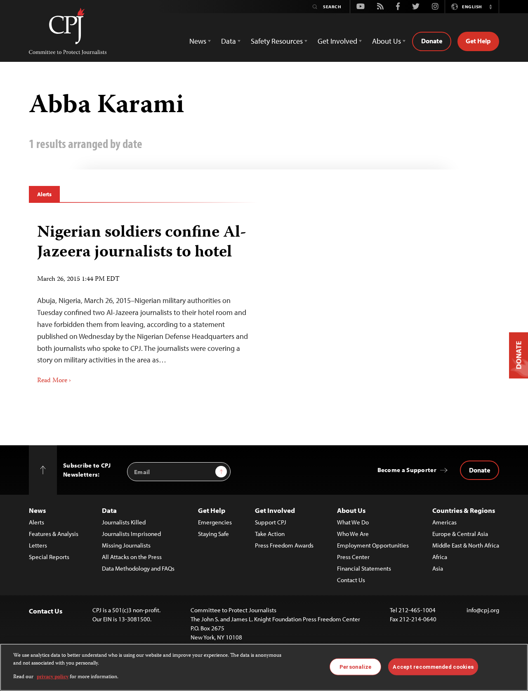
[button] (490, 6)
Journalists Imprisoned (131, 534)
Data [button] (228, 41)
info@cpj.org (483, 610)
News (37, 510)
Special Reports (49, 557)
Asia (437, 568)
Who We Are (353, 534)
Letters (38, 545)
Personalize (355, 666)
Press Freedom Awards (284, 545)
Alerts (44, 194)
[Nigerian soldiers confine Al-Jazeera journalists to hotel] (143, 301)
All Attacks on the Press (132, 557)
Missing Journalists (126, 545)
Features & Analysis (53, 534)
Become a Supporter (406, 470)
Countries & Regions (463, 510)
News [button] (197, 41)
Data (109, 510)
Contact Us (351, 580)
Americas (444, 522)
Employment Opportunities (373, 545)
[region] (264, 667)
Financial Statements (364, 568)
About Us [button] (386, 41)
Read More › (54, 381)
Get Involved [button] (337, 41)
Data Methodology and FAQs (138, 568)
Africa (439, 557)
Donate (431, 41)
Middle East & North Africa (465, 545)
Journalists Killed (124, 522)
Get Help (478, 41)
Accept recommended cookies (433, 666)
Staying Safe (213, 534)
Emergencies (215, 522)
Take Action (270, 534)
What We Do (353, 522)
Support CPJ (270, 522)
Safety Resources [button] (277, 41)
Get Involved (275, 510)
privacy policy (52, 677)
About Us (351, 510)
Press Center (353, 557)
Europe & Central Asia (460, 534)
